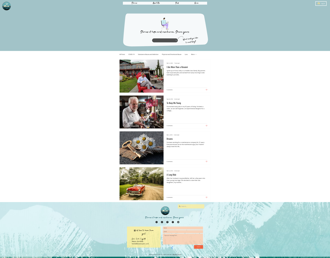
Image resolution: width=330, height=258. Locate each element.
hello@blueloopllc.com (140, 244)
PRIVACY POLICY (177, 254)
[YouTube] (178, 222)
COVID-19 (131, 54)
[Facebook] (167, 222)
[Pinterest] (173, 222)
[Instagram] (157, 222)
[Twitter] (162, 222)
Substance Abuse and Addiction (148, 54)
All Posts (122, 54)
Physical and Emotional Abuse (171, 54)
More (193, 54)
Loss (186, 54)
